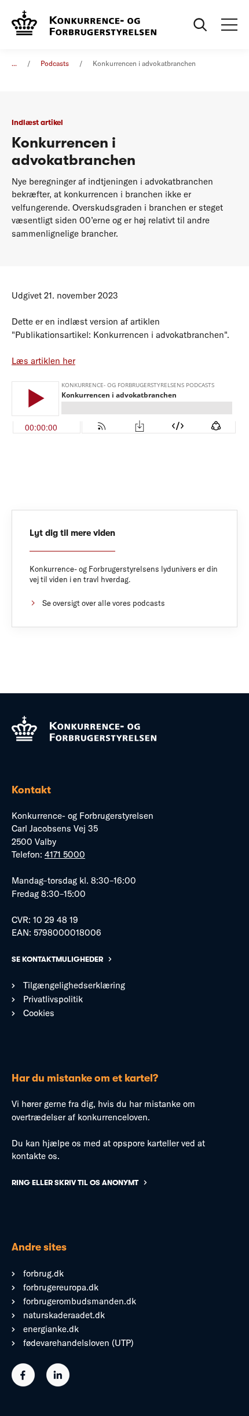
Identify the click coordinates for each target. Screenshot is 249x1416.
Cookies (38, 1012)
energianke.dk (51, 1328)
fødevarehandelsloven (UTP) (78, 1342)
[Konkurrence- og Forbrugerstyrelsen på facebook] (23, 1383)
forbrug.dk (43, 1273)
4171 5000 (65, 854)
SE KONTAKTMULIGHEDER (57, 959)
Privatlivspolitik (53, 999)
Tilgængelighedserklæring (74, 985)
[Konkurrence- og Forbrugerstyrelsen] (84, 24)
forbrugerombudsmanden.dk (79, 1301)
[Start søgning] (200, 25)
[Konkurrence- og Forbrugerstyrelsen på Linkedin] (57, 1383)
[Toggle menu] (229, 25)
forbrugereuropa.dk (60, 1287)
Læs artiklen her (43, 360)
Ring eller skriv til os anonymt (75, 1182)
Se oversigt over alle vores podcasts (103, 603)
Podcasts (55, 63)
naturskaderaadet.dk (64, 1315)
